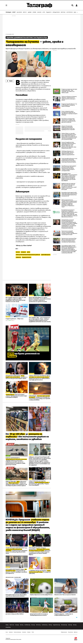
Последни (8, 12)
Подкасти (48, 12)
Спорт (14, 12)
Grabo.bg (70, 624)
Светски (63, 12)
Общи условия (18, 639)
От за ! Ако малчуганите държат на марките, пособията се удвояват (27, 436)
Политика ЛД (70, 632)
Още (75, 12)
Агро (44, 12)
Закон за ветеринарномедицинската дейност (28, 254)
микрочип (18, 257)
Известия (75, 632)
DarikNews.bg (27, 624)
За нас (7, 632)
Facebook (28, 632)
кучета (18, 252)
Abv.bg (7, 624)
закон (28, 252)
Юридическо (56, 12)
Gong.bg (17, 624)
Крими (34, 12)
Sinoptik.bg (8, 627)
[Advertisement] (28, 269)
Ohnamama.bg (64, 624)
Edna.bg (74, 624)
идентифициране (45, 254)
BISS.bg (50, 624)
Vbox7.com (12, 624)
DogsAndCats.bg (56, 624)
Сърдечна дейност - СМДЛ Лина (14, 318)
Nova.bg (33, 624)
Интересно (69, 12)
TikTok (33, 632)
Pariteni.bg (38, 624)
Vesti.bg (21, 624)
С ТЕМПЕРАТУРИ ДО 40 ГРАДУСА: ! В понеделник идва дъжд (40, 572)
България (19, 12)
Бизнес (39, 12)
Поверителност (64, 632)
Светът (25, 12)
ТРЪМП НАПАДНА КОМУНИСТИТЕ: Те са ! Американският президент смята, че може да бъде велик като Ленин (16, 550)
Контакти (24, 632)
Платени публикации (17, 632)
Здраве (30, 12)
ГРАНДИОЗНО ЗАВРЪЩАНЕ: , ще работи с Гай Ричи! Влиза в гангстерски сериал (17, 377)
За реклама (11, 632)
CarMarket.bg (44, 624)
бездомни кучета (26, 257)
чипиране (23, 252)
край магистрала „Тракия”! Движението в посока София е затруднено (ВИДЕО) (16, 396)
